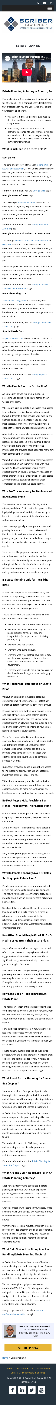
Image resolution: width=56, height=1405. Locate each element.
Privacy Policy (43, 1368)
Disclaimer (21, 1368)
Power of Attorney (26, 202)
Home (9, 1368)
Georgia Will (43, 164)
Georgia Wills (39, 190)
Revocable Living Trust (15, 300)
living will (6, 244)
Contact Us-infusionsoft (22, 1372)
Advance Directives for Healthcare (31, 240)
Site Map (41, 1372)
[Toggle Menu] (49, 8)
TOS (31, 1368)
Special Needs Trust (14, 338)
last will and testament (13, 168)
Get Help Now (28, 1348)
